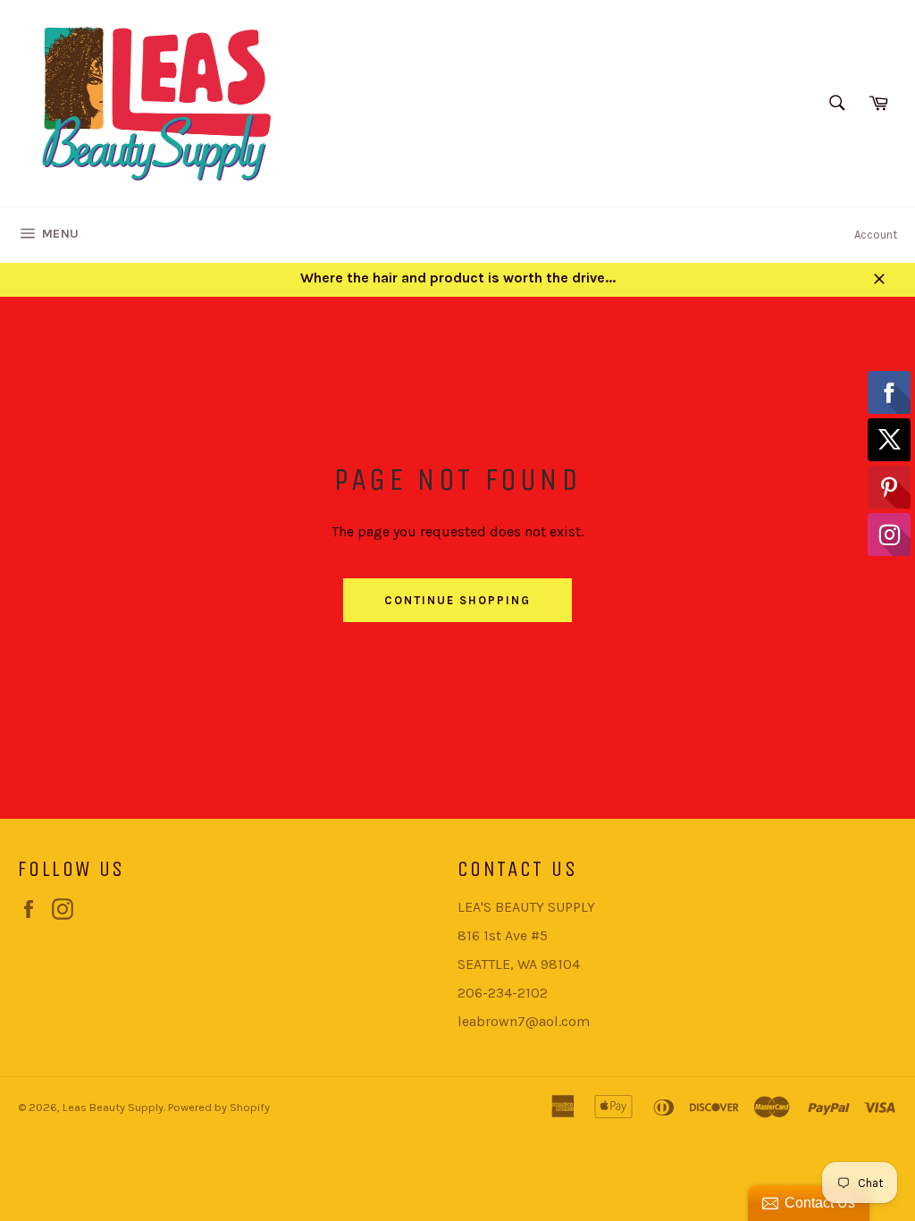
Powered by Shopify (219, 1107)
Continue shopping (457, 600)
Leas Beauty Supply (113, 1107)
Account (875, 234)
